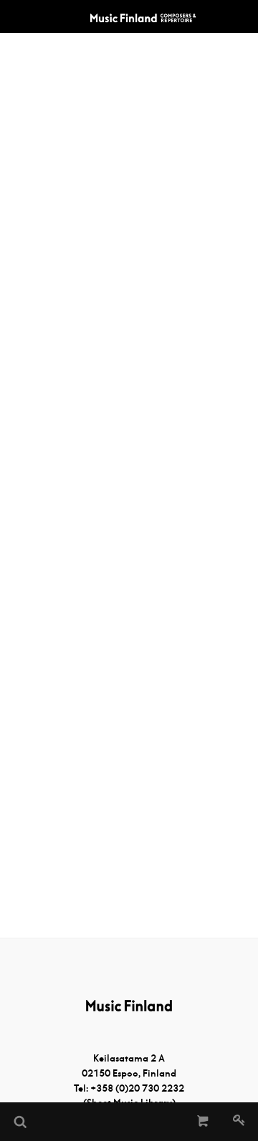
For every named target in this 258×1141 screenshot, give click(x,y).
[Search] (19, 1121)
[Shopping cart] (203, 1121)
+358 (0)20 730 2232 (137, 1088)
